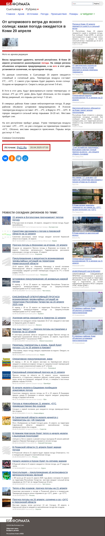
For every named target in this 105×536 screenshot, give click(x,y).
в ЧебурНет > (88, 14)
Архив (21, 14)
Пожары (73, 14)
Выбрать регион (12, 530)
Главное (10, 14)
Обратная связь (12, 528)
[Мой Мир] (25, 158)
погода (45, 63)
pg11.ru (9, 48)
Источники (32, 14)
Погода (44, 14)
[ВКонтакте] (5, 158)
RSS (22, 534)
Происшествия (59, 14)
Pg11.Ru (22, 147)
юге (55, 66)
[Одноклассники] (12, 158)
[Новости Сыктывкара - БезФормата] (15, 3)
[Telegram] (18, 158)
